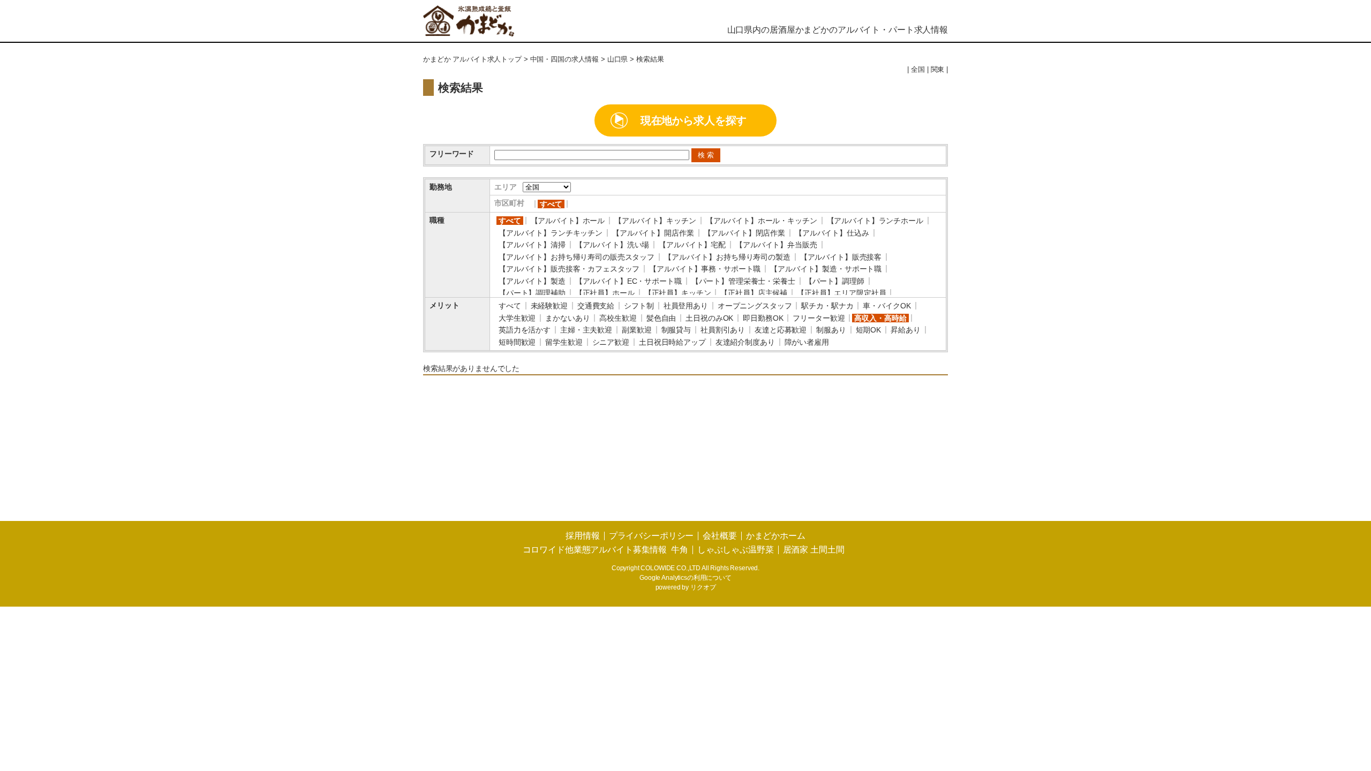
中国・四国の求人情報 (564, 59)
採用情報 (582, 535)
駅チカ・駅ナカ (827, 305)
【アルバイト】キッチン (655, 220)
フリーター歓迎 (819, 318)
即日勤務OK (763, 318)
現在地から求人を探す (694, 120)
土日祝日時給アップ (672, 342)
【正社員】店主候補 (753, 293)
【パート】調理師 (834, 281)
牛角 (679, 549)
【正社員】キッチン (677, 293)
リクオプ (702, 587)
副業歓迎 (636, 330)
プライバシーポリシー (651, 535)
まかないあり (567, 318)
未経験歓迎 (549, 305)
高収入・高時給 (880, 318)
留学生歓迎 (563, 342)
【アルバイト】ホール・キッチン (761, 220)
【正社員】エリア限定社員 (841, 293)
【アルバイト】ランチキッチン (550, 233)
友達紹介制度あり (745, 342)
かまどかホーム (775, 535)
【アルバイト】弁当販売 (776, 244)
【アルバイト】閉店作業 (744, 233)
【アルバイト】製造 (532, 281)
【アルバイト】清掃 (532, 244)
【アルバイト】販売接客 (841, 257)
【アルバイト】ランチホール (875, 220)
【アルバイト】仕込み (832, 233)
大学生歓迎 (517, 318)
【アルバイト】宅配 (692, 244)
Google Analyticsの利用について (685, 577)
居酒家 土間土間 (814, 549)
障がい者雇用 (807, 342)
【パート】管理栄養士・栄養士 (743, 281)
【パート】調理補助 (532, 293)
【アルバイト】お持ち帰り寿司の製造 (727, 257)
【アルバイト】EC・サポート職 (628, 281)
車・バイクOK (886, 305)
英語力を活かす (525, 330)
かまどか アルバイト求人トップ (472, 59)
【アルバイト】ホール (568, 220)
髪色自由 (661, 318)
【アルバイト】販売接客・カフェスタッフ (569, 268)
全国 (918, 69)
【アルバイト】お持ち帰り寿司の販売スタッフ (576, 257)
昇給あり (905, 330)
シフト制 (638, 305)
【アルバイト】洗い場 (612, 244)
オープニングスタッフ (755, 305)
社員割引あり (722, 330)
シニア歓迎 (610, 342)
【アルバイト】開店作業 (653, 233)
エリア (505, 187)
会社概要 (719, 535)
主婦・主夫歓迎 (586, 330)
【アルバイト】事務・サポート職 (704, 268)
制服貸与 (676, 330)
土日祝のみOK (709, 318)
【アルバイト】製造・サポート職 (826, 268)
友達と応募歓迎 (781, 330)
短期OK (868, 330)
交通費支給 (595, 305)
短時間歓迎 (517, 342)
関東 (938, 69)
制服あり (831, 330)
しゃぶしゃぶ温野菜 (735, 549)
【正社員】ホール (605, 293)
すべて (551, 204)
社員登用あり (686, 305)
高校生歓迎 (617, 318)
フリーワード (452, 153)
